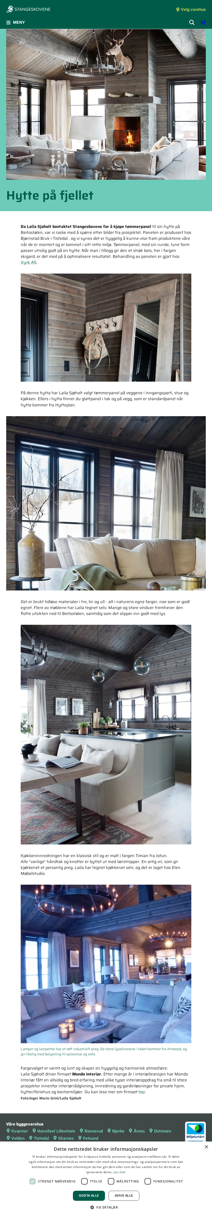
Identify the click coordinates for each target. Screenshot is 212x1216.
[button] (106, 1207)
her (142, 1092)
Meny (19, 22)
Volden (18, 1138)
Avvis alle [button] (124, 1195)
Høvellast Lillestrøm (56, 1131)
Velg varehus (193, 9)
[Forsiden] (28, 10)
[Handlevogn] (203, 22)
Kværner (19, 1131)
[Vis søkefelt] (191, 22)
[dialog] (106, 1178)
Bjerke (118, 1131)
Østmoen (162, 1131)
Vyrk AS (28, 262)
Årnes (139, 1131)
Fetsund (90, 1138)
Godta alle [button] (89, 1195)
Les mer (119, 1172)
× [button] (206, 1147)
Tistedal (41, 1138)
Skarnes (66, 1138)
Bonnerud (94, 1131)
